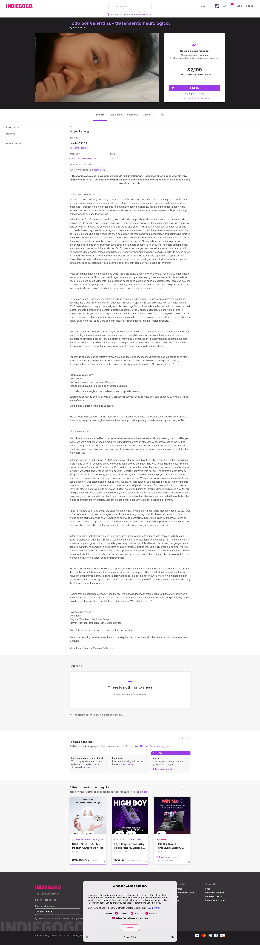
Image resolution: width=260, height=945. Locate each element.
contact (84, 148)
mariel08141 (79, 27)
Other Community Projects (82, 158)
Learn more (91, 767)
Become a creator (214, 896)
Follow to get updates (163, 769)
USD (203, 6)
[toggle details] (106, 863)
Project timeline (14, 143)
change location (144, 14)
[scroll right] (188, 789)
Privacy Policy (42, 935)
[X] (41, 900)
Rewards (10, 133)
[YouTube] (46, 900)
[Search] (112, 5)
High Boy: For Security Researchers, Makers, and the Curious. (129, 847)
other (114, 158)
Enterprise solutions (215, 900)
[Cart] (224, 6)
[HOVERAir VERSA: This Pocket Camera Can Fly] (88, 815)
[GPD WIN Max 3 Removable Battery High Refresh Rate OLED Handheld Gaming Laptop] (172, 815)
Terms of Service (60, 935)
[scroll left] (183, 739)
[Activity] (231, 6)
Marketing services (214, 892)
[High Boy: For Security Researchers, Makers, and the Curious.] (130, 815)
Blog (176, 896)
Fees (207, 888)
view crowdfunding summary (194, 98)
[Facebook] (36, 900)
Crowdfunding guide (160, 746)
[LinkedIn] (55, 900)
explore (143, 791)
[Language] (217, 6)
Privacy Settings (80, 935)
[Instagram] (51, 900)
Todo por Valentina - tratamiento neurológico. (120, 23)
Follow (194, 88)
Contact (178, 888)
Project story (12, 127)
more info (74, 148)
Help (142, 746)
